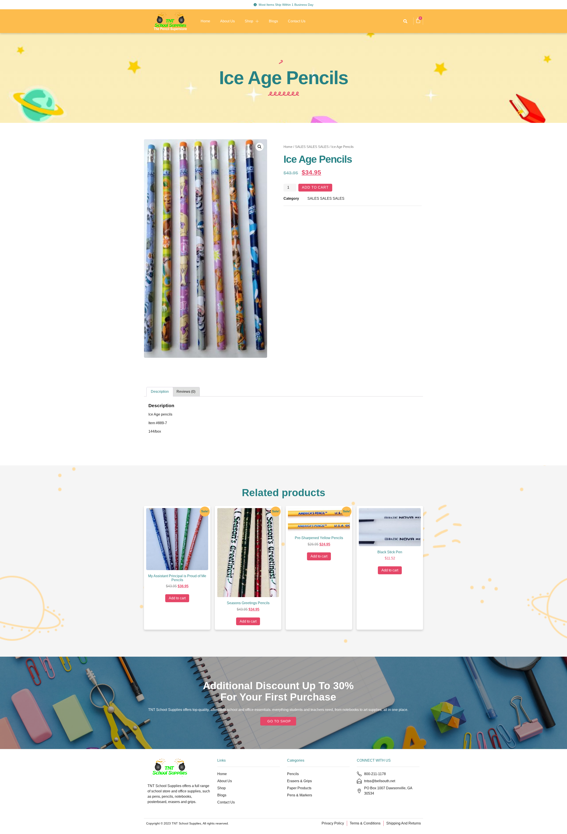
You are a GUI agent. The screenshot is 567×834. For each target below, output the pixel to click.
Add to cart (315, 187)
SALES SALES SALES (312, 147)
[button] (405, 21)
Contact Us (296, 21)
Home (205, 21)
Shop (249, 21)
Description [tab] (160, 391)
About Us (227, 21)
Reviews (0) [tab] (186, 391)
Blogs (273, 21)
